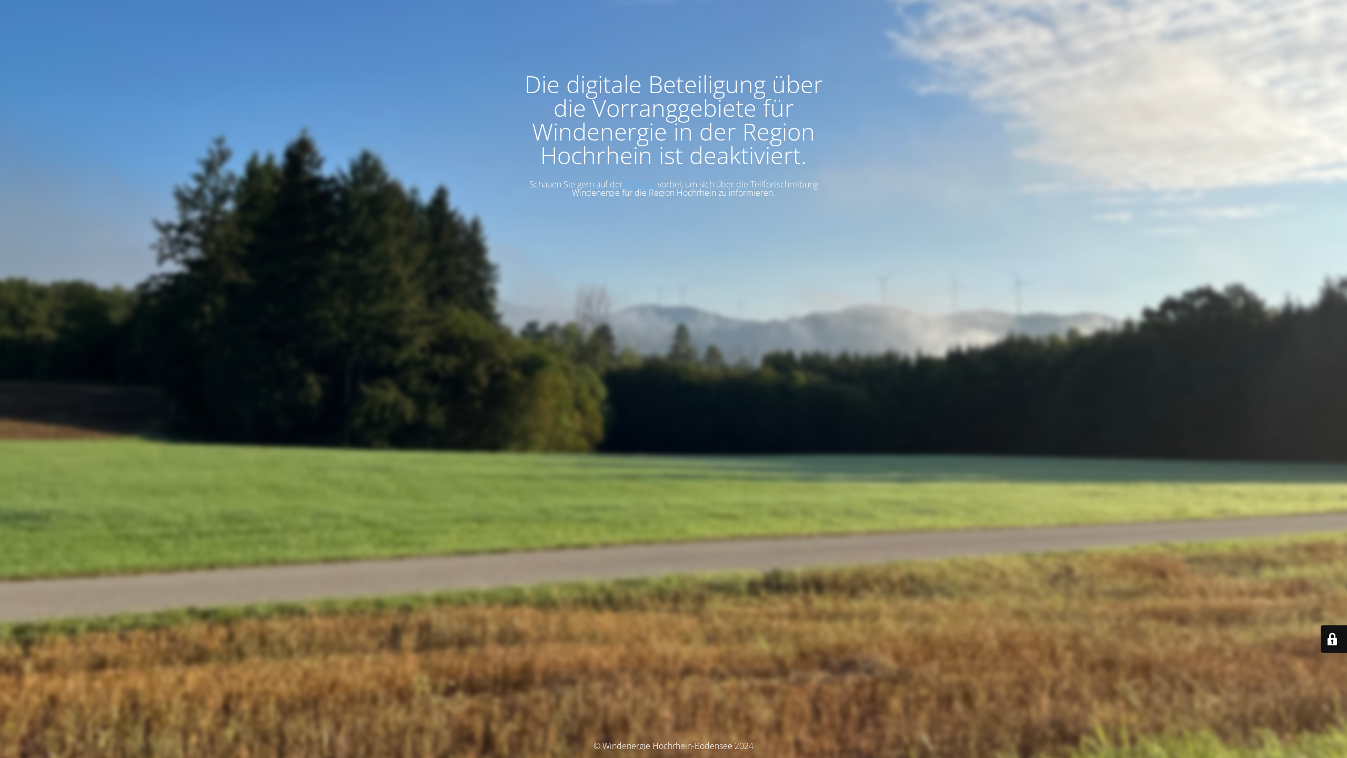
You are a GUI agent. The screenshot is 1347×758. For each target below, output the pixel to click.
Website (641, 184)
